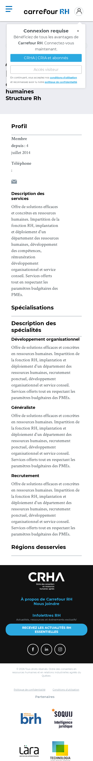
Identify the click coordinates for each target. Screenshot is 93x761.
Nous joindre (46, 603)
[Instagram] (60, 649)
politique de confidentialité (61, 80)
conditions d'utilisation (63, 76)
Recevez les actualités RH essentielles (46, 630)
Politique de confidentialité (29, 689)
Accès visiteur (46, 68)
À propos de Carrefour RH (46, 599)
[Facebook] (33, 649)
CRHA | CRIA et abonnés (46, 57)
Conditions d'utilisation (66, 689)
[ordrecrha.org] (46, 581)
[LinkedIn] (46, 649)
